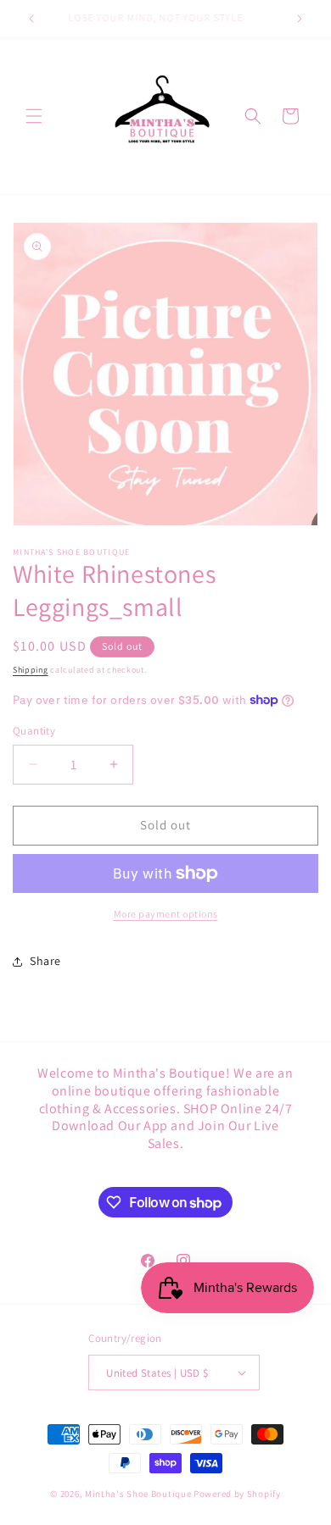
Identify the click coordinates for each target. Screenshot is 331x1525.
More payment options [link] (166, 913)
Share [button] (45, 960)
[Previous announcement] (31, 18)
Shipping (30, 669)
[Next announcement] (299, 18)
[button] (34, 116)
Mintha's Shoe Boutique (138, 1494)
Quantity (34, 731)
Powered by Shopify (237, 1494)
